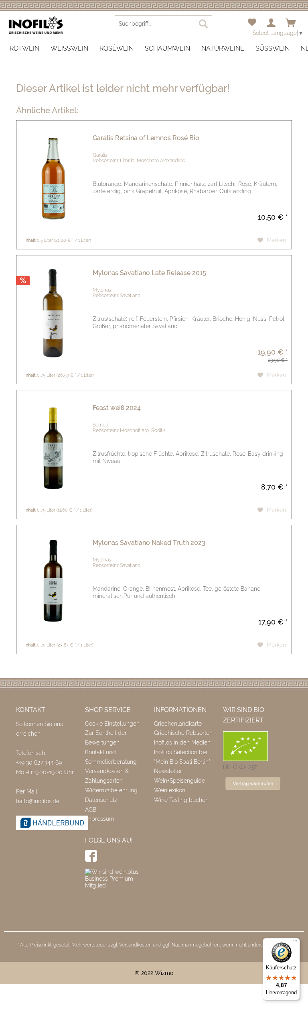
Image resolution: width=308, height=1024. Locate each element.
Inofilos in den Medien (182, 742)
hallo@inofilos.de (37, 801)
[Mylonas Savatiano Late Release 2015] (52, 313)
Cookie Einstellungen (112, 723)
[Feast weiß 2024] (52, 448)
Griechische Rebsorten (183, 733)
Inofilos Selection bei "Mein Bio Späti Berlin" (182, 757)
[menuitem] (252, 23)
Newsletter (168, 771)
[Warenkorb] (291, 23)
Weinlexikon (169, 790)
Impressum (99, 819)
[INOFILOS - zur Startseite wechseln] (35, 25)
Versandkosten (135, 945)
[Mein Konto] (271, 23)
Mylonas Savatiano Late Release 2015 (149, 273)
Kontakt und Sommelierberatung (111, 757)
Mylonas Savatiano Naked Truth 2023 (149, 543)
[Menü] (295, 943)
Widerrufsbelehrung (111, 790)
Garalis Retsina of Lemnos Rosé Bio (146, 138)
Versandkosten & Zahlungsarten (107, 776)
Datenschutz (101, 800)
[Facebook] (91, 856)
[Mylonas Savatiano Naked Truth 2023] (52, 583)
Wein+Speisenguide (179, 780)
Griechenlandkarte (178, 723)
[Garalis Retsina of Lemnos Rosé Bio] (52, 178)
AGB (90, 809)
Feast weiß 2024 (117, 408)
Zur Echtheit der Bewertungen (106, 738)
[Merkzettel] (252, 23)
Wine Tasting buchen (181, 800)
